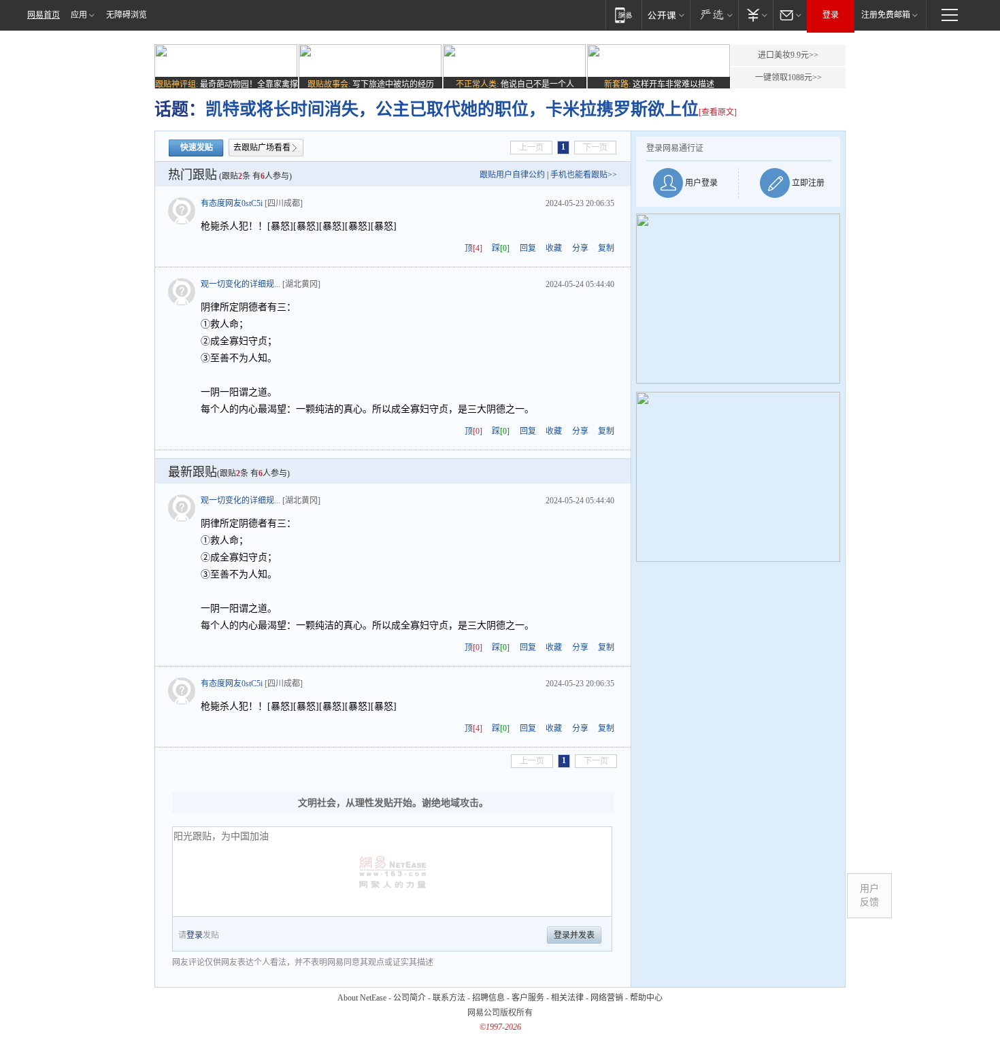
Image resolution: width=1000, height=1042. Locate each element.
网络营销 (606, 998)
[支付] (755, 14)
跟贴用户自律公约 (512, 175)
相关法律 (567, 998)
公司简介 (409, 998)
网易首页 (43, 15)
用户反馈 (869, 895)
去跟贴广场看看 (261, 147)
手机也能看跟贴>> (583, 175)
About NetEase (361, 998)
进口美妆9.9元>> (788, 55)
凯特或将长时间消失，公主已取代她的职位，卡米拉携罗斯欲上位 (452, 109)
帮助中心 (646, 998)
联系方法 (449, 998)
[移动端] (623, 14)
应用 (79, 15)
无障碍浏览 (126, 15)
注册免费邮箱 (885, 15)
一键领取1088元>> (788, 77)
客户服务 (528, 998)
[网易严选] (714, 14)
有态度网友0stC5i (232, 203)
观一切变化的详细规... (240, 284)
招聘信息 (488, 998)
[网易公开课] (665, 14)
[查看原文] (718, 112)
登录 (830, 15)
